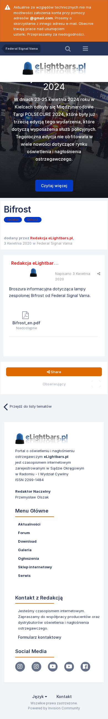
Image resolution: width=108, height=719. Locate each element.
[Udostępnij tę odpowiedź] (98, 273)
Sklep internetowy (35, 567)
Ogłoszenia (28, 558)
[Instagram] (20, 667)
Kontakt (64, 696)
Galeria (25, 550)
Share (55, 372)
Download (27, 541)
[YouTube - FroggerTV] (53, 667)
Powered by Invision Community (54, 708)
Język (38, 696)
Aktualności (29, 524)
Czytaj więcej (54, 185)
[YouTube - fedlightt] (69, 667)
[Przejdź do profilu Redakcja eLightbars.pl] (33, 272)
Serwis (24, 575)
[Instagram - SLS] (36, 667)
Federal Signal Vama (54, 243)
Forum (24, 532)
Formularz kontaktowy (39, 637)
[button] (89, 140)
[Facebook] (85, 667)
